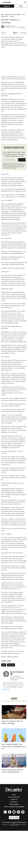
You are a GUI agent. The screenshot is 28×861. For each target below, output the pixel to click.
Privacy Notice (19, 164)
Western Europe (17, 14)
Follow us (17, 32)
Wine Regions (8, 14)
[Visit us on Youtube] (14, 812)
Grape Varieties (11, 665)
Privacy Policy (14, 802)
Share (5, 32)
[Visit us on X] (5, 812)
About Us (14, 794)
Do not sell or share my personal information (14, 806)
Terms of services (17, 163)
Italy (23, 14)
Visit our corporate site (19, 823)
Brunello (3, 665)
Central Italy (4, 16)
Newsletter (24, 32)
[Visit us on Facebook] (9, 812)
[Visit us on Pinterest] (18, 812)
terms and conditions (14, 804)
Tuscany (11, 16)
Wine (2, 14)
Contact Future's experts (14, 797)
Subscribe (6, 6)
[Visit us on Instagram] (22, 812)
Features (22, 27)
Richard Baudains (10, 26)
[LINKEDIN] (11, 674)
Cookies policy (14, 799)
